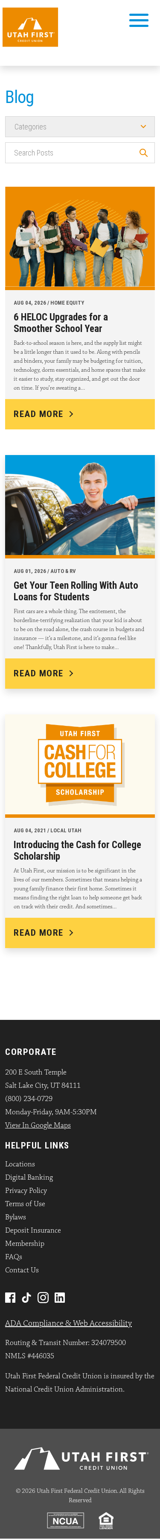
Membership (24, 1243)
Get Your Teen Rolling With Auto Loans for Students (76, 591)
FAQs (13, 1257)
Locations (20, 1164)
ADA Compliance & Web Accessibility (68, 1323)
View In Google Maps (38, 1125)
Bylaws (15, 1217)
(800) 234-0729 (28, 1099)
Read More (39, 414)
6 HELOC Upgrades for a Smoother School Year (61, 323)
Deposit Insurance (33, 1230)
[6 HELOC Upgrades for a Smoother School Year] (80, 236)
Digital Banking (29, 1177)
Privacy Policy (26, 1190)
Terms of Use (25, 1204)
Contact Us (22, 1270)
